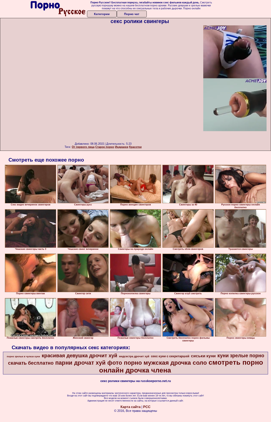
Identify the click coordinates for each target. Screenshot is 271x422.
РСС (147, 407)
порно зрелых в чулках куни (23, 356)
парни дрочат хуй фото (88, 363)
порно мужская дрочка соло (165, 362)
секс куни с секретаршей (170, 356)
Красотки (135, 146)
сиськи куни (203, 356)
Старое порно (104, 146)
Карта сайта (130, 407)
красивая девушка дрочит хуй (79, 355)
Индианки (121, 146)
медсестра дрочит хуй (134, 356)
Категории (102, 14)
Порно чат (131, 14)
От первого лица (83, 146)
